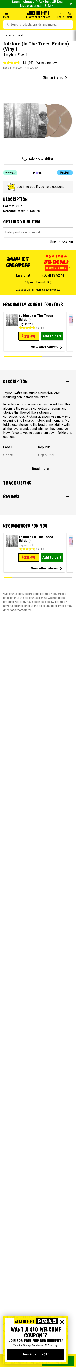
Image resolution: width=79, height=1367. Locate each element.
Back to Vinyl (16, 35)
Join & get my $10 (35, 1354)
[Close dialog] (62, 1322)
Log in (21, 187)
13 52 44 (49, 6)
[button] (13, 15)
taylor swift (16, 55)
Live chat (26, 6)
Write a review (46, 63)
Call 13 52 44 (54, 275)
